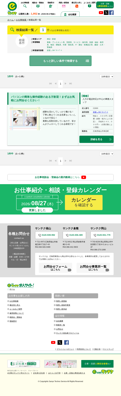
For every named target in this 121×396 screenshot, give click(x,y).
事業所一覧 (60, 325)
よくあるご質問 (89, 3)
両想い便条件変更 (63, 305)
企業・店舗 (105, 5)
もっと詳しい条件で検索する (60, 60)
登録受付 (51, 3)
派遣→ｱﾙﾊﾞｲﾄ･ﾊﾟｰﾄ (100, 112)
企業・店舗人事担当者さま (74, 373)
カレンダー (83, 202)
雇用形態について (17, 313)
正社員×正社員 (39, 373)
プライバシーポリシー (65, 349)
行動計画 (96, 349)
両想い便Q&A (61, 309)
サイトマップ (108, 349)
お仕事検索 (25, 3)
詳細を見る (96, 139)
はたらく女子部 (54, 373)
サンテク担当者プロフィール (67, 333)
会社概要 (72, 14)
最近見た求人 (77, 3)
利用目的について (84, 349)
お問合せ (59, 329)
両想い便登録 (64, 3)
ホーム (12, 289)
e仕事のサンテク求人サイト (18, 373)
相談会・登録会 (38, 3)
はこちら (57, 177)
